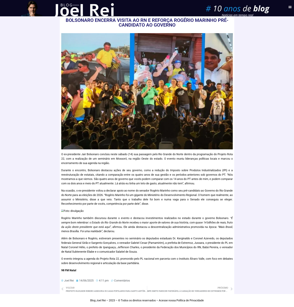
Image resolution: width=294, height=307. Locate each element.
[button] (289, 6)
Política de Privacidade (190, 300)
